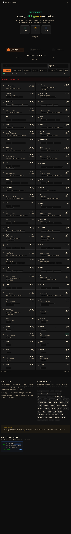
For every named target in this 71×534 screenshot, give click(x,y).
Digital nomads (17, 70)
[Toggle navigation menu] (67, 2)
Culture (60, 70)
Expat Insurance (25, 430)
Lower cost (28, 70)
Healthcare (44, 70)
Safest (36, 70)
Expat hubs (7, 70)
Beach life (53, 70)
